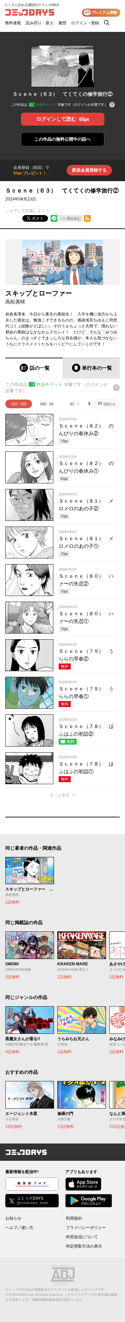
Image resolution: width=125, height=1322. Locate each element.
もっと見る (60, 795)
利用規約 (74, 1218)
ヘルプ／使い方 (19, 1227)
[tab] (34, 368)
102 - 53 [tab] (46, 404)
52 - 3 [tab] (74, 404)
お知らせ (13, 1218)
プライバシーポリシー (86, 1227)
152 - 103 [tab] (18, 404)
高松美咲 (15, 301)
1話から (109, 404)
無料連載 (13, 23)
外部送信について (82, 1237)
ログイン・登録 (85, 23)
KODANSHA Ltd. (21, 1294)
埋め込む (73, 218)
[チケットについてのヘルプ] (112, 105)
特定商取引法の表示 (84, 1246)
